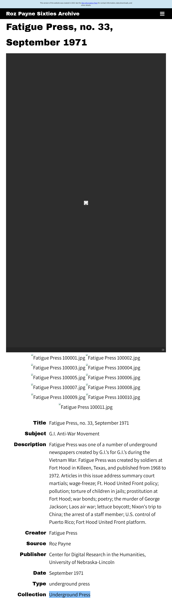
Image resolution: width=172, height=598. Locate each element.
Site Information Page (89, 3)
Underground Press (69, 594)
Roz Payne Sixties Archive (42, 14)
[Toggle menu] (162, 13)
